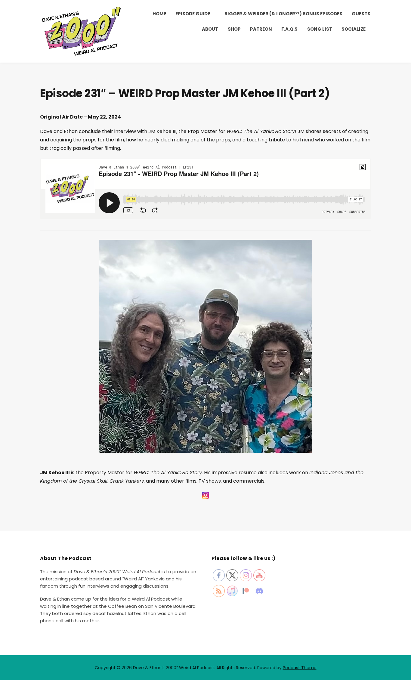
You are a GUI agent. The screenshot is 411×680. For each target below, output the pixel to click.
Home (159, 14)
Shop (234, 29)
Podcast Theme (300, 668)
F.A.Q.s (289, 29)
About (210, 29)
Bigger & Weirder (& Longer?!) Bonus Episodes (283, 14)
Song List (319, 29)
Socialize (353, 29)
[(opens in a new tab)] (205, 498)
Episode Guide (192, 14)
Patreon (261, 29)
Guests (361, 14)
